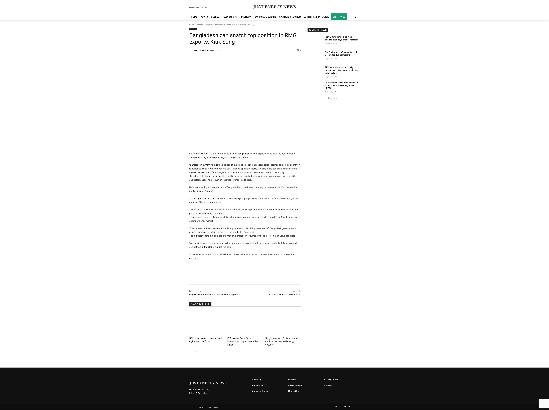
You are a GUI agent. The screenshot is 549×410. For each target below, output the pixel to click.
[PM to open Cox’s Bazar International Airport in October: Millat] (244, 322)
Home (191, 24)
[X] (215, 57)
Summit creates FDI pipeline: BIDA (285, 294)
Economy (199, 24)
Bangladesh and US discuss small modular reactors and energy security (282, 341)
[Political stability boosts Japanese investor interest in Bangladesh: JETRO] (315, 86)
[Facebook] (209, 57)
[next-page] (195, 352)
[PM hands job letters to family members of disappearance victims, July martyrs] (315, 71)
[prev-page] (191, 352)
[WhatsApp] (222, 57)
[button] (356, 16)
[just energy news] (191, 50)
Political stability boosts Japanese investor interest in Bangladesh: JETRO (341, 85)
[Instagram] (340, 406)
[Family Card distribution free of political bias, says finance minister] (315, 41)
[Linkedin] (229, 57)
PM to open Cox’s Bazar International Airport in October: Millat (243, 341)
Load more (332, 98)
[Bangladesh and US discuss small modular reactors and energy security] (283, 322)
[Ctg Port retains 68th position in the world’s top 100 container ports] (315, 56)
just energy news (201, 50)
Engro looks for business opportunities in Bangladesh (214, 294)
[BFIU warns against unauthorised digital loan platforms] (206, 322)
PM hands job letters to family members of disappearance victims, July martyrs (341, 70)
